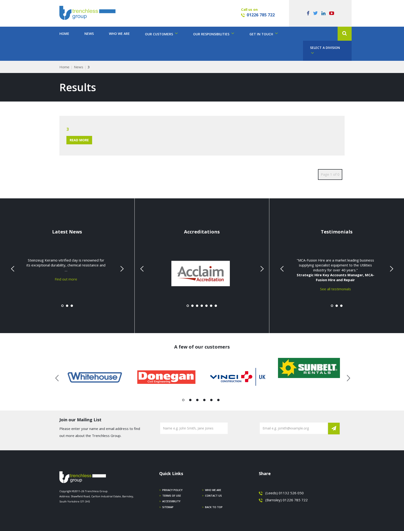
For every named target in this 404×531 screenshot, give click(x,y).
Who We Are (119, 33)
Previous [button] (57, 377)
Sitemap (167, 507)
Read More (79, 140)
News (89, 33)
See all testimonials (335, 288)
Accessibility (171, 501)
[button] (345, 34)
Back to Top (214, 507)
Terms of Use (171, 495)
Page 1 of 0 (330, 174)
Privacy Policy (172, 490)
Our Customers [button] (159, 34)
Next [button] (346, 377)
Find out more (66, 278)
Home (64, 33)
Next (121, 269)
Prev (13, 269)
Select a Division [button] (325, 47)
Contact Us (213, 495)
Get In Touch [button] (261, 34)
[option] (95, 377)
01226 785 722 (261, 15)
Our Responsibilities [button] (211, 34)
